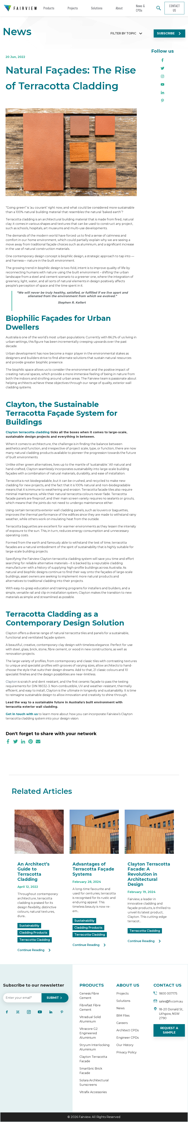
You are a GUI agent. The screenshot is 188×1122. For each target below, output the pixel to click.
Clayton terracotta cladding (28, 432)
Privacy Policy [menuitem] (126, 1052)
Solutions (96, 8)
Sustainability (29, 925)
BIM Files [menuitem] (122, 1015)
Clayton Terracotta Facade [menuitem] (93, 1059)
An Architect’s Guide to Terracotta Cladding (33, 872)
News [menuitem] (120, 1008)
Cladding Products (33, 932)
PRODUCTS (91, 985)
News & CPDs (140, 8)
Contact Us (174, 8)
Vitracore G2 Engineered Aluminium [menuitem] (88, 1033)
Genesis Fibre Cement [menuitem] (89, 996)
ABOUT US (127, 985)
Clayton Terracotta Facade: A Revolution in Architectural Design (149, 874)
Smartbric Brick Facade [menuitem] (90, 1071)
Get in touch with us (22, 714)
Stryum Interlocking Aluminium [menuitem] (94, 1047)
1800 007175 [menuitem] (168, 993)
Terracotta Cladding (34, 940)
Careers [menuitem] (122, 1023)
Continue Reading (30, 950)
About (119, 8)
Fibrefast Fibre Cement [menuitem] (90, 1007)
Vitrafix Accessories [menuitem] (93, 1092)
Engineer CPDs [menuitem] (127, 1037)
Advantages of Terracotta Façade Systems (93, 869)
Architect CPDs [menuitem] (127, 1030)
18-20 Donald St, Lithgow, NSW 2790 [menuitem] (171, 1014)
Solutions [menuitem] (123, 1001)
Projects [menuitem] (122, 993)
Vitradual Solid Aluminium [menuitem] (90, 1019)
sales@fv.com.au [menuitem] (171, 1001)
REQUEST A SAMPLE (169, 1030)
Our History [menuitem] (124, 1045)
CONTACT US (167, 985)
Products (48, 8)
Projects (73, 8)
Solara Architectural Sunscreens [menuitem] (94, 1082)
